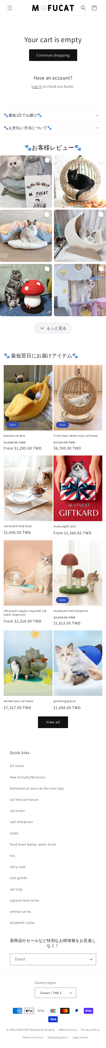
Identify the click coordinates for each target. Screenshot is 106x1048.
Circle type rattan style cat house (75, 435)
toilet (14, 833)
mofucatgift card (64, 526)
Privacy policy (90, 1029)
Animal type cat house (19, 701)
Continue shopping (53, 55)
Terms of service (32, 1037)
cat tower (17, 810)
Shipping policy (58, 1037)
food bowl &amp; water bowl (33, 844)
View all (53, 722)
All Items (17, 766)
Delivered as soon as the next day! (37, 788)
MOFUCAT (23, 1029)
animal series (20, 911)
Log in (37, 86)
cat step (16, 889)
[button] (9, 7)
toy (12, 855)
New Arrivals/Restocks (27, 777)
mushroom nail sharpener (70, 611)
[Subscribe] (90, 959)
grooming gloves (64, 701)
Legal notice (80, 1037)
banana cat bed (14, 435)
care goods (18, 878)
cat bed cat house (24, 799)
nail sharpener (21, 822)
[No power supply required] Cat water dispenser (25, 613)
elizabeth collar (22, 922)
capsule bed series (24, 900)
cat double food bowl (18, 526)
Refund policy (68, 1029)
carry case (18, 866)
